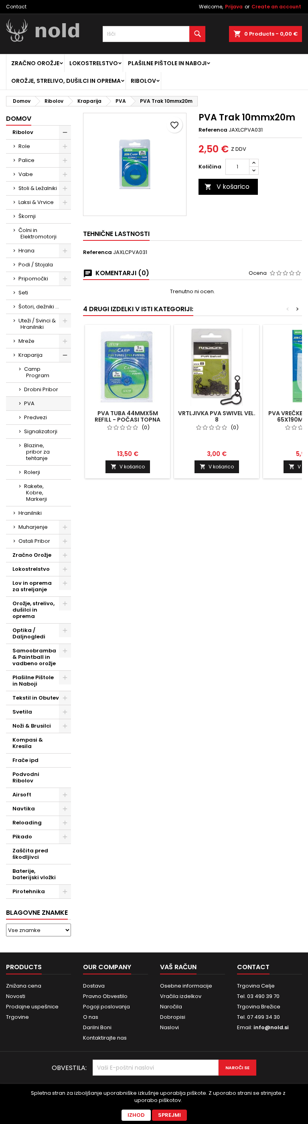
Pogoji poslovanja (106, 1006)
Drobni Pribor (41, 389)
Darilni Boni (97, 1027)
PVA (29, 403)
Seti (23, 292)
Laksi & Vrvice (36, 202)
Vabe (25, 174)
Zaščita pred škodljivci (30, 854)
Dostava (94, 986)
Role (24, 146)
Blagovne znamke (37, 912)
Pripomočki (33, 278)
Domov (18, 118)
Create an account (276, 6)
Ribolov (143, 81)
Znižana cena (23, 986)
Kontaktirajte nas (105, 1038)
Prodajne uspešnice (32, 1006)
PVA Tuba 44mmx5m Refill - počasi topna (127, 416)
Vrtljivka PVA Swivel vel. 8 (216, 416)
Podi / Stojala (35, 264)
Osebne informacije (186, 986)
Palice (26, 160)
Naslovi (169, 1027)
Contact (16, 6)
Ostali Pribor (34, 541)
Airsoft (21, 794)
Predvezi (35, 417)
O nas (90, 1017)
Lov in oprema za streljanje (32, 586)
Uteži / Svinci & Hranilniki (37, 324)
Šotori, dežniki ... (38, 306)
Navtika (23, 808)
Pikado (22, 836)
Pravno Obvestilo (105, 996)
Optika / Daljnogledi (28, 633)
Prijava (234, 6)
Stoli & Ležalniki (37, 188)
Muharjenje (33, 527)
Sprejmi (169, 1115)
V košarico (227, 186)
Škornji (27, 216)
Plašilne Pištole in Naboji (167, 63)
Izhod (136, 1115)
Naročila (171, 1006)
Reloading (27, 822)
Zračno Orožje (35, 63)
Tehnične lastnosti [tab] (116, 233)
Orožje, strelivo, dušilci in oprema (66, 81)
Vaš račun (178, 967)
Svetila (22, 712)
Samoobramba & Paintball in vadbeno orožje (34, 657)
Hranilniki (30, 513)
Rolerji (32, 472)
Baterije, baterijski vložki (34, 874)
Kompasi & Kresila (27, 743)
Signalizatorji (40, 431)
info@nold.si (271, 1027)
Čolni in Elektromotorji (37, 233)
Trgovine (17, 1017)
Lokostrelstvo (93, 63)
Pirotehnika (28, 891)
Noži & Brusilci (31, 726)
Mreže (26, 341)
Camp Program (36, 372)
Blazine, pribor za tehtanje (37, 452)
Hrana (26, 250)
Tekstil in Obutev (35, 698)
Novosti (15, 996)
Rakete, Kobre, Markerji (35, 492)
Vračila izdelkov (180, 996)
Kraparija (30, 355)
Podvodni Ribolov (25, 777)
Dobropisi (172, 1017)
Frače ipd (25, 760)
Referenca (213, 130)
